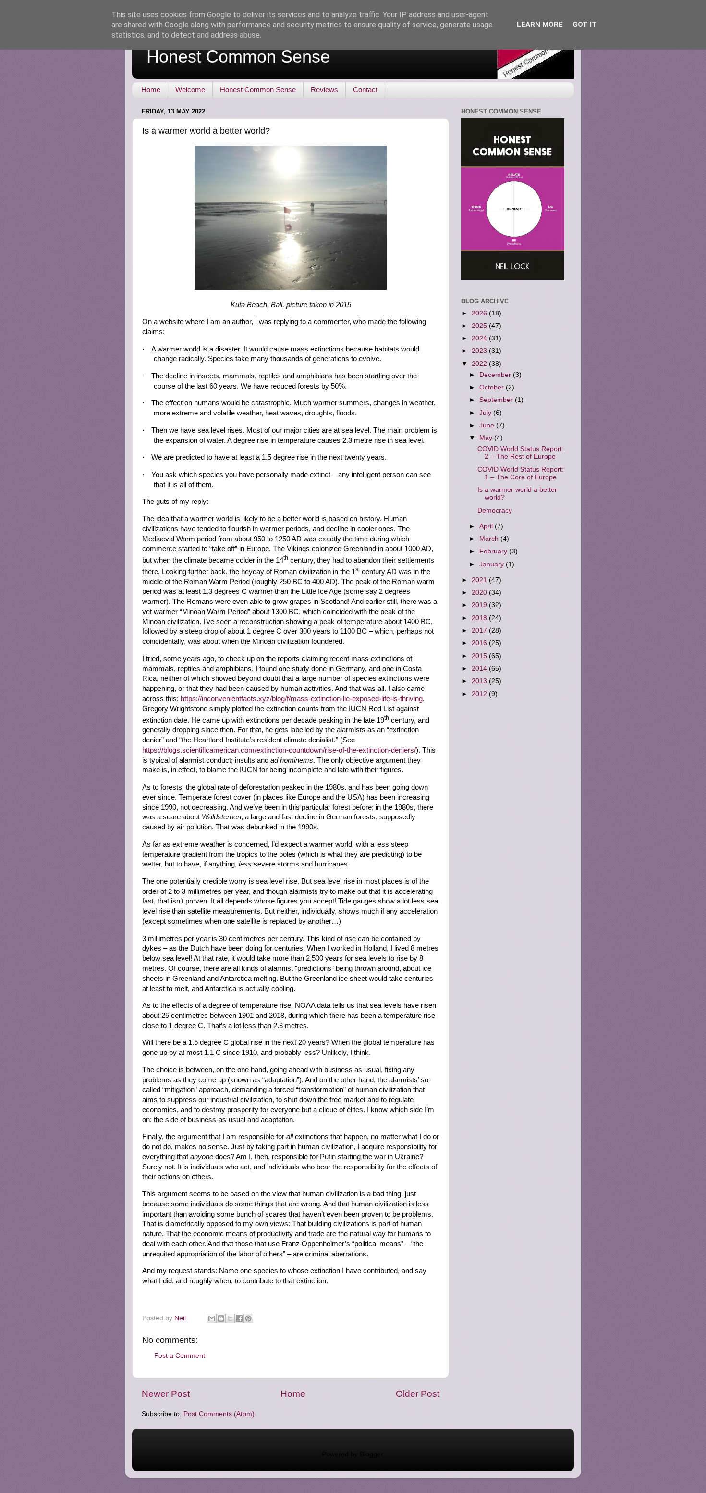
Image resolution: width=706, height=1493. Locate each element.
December (496, 374)
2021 (480, 580)
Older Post (417, 1394)
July (486, 412)
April (487, 526)
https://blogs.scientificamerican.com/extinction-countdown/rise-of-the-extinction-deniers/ (279, 750)
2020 (480, 592)
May (486, 437)
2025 (480, 325)
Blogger (371, 1454)
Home (150, 90)
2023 (480, 350)
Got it (584, 24)
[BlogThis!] (221, 1318)
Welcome (190, 90)
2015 (480, 656)
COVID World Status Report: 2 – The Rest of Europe (520, 452)
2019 (480, 605)
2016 (480, 643)
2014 (480, 668)
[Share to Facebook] (239, 1318)
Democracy (494, 510)
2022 (480, 363)
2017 (480, 630)
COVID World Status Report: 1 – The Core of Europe (520, 473)
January (492, 564)
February (494, 551)
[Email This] (212, 1318)
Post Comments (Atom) (219, 1414)
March (489, 538)
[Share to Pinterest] (248, 1318)
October (492, 387)
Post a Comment (179, 1355)
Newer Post (166, 1394)
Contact (365, 90)
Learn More (540, 24)
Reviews (324, 90)
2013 (480, 681)
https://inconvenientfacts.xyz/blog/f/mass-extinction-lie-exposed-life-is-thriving (302, 699)
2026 (480, 313)
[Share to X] (230, 1318)
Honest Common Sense (238, 56)
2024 (480, 338)
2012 (480, 694)
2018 (480, 618)
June (487, 425)
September (497, 399)
